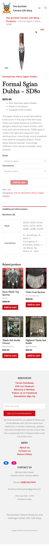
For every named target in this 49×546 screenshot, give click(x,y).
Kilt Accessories (22, 193)
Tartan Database (24, 383)
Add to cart (19, 182)
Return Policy (24, 454)
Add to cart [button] (10, 307)
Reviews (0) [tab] (8, 214)
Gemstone (8, 165)
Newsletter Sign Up (24, 396)
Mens (19, 76)
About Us (25, 447)
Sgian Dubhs (30, 76)
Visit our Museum (24, 386)
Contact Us (24, 451)
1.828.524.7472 (28, 482)
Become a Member (24, 389)
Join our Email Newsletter (19, 413)
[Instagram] (13, 463)
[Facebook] (6, 463)
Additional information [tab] (15, 209)
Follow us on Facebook (24, 393)
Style (5, 155)
